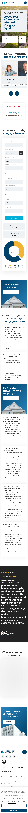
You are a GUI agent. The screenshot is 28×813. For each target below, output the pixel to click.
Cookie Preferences (14, 805)
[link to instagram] (2, 756)
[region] (14, 800)
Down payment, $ (9, 157)
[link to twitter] (14, 756)
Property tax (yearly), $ (10, 185)
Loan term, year (9, 149)
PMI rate (7, 199)
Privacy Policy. (12, 802)
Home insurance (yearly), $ (11, 178)
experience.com (11, 576)
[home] (8, 2)
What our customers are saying (14, 653)
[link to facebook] (6, 756)
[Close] (26, 789)
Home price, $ (8, 141)
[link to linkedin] (10, 756)
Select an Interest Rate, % (11, 164)
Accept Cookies (14, 810)
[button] (25, 2)
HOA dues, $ (8, 207)
